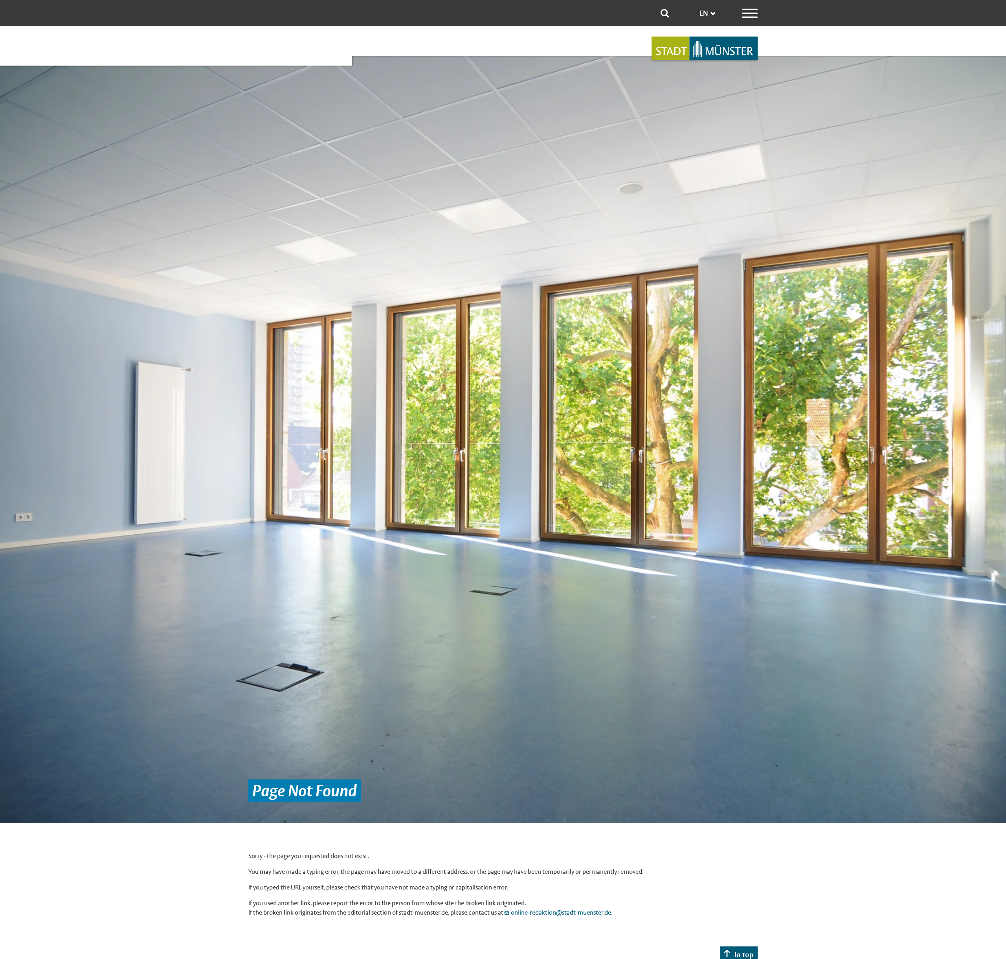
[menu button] (750, 13)
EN (703, 13)
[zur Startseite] (705, 48)
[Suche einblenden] (665, 13)
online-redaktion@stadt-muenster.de (561, 912)
